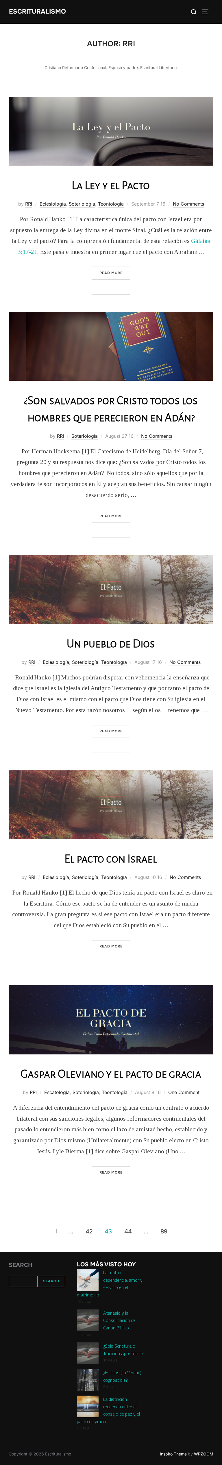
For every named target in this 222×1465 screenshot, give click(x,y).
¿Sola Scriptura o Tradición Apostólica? (123, 1349)
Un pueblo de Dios (111, 644)
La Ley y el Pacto (111, 185)
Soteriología (82, 204)
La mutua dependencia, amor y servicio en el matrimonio (110, 1283)
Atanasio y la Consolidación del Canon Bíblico (119, 1320)
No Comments (188, 204)
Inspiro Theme (173, 1453)
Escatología (57, 1092)
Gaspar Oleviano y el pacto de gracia (111, 1074)
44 (128, 1231)
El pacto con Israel (110, 859)
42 (89, 1231)
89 (163, 1231)
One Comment (183, 1092)
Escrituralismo (37, 12)
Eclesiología (53, 204)
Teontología (111, 204)
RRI (28, 204)
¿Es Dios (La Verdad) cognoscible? (122, 1376)
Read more (114, 272)
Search (20, 1265)
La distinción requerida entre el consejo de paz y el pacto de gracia (108, 1410)
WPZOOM (203, 1453)
